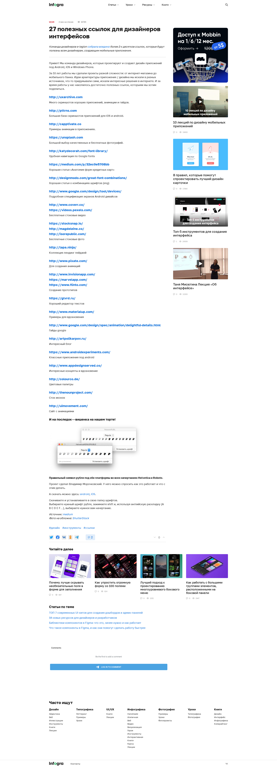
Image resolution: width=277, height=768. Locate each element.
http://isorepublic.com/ (67, 234)
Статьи (112, 4)
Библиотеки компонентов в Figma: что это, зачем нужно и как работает (95, 622)
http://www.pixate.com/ (68, 261)
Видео (130, 724)
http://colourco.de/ (64, 379)
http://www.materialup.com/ (71, 312)
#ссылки (89, 527)
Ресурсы (147, 4)
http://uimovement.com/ (68, 406)
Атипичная (132, 717)
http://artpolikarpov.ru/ (67, 338)
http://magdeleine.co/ (66, 229)
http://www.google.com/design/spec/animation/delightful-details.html (105, 325)
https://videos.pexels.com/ (70, 210)
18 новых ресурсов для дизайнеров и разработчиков (83, 617)
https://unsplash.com (66, 137)
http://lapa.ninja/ (62, 247)
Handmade (132, 714)
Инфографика (221, 720)
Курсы (130, 743)
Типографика (194, 714)
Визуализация (134, 727)
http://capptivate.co (65, 124)
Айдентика (54, 714)
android (84, 494)
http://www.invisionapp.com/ (72, 274)
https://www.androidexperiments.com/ (79, 352)
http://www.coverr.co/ (67, 205)
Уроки (129, 4)
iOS (93, 494)
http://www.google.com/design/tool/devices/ (85, 191)
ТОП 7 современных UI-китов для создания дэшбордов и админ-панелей (96, 612)
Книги (165, 4)
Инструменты (56, 724)
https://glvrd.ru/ (62, 298)
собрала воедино (99, 46)
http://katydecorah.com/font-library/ (78, 151)
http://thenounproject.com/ (71, 392)
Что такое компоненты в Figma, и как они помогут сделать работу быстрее (97, 627)
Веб (51, 717)
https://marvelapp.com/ (68, 279)
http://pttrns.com (63, 110)
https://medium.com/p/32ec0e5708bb (79, 164)
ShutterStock (80, 518)
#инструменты (71, 527)
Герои (130, 730)
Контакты (75, 764)
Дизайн (218, 714)
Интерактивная (135, 737)
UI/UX (51, 22)
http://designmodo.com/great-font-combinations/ (88, 178)
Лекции (53, 730)
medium (68, 514)
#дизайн (54, 527)
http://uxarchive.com (66, 97)
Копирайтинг (220, 724)
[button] (226, 5)
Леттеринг (81, 714)
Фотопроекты (165, 720)
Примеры (81, 717)
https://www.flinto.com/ (68, 285)
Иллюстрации (56, 720)
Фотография (194, 717)
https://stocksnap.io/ (66, 223)
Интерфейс (219, 717)
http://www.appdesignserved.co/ (75, 365)
